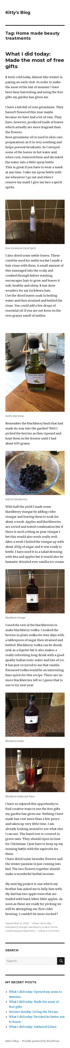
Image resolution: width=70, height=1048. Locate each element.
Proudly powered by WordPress (40, 1041)
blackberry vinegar (16, 927)
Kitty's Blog (17, 12)
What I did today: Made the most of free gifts (34, 60)
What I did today (41, 923)
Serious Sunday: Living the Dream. (33, 1011)
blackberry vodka (39, 927)
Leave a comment (48, 930)
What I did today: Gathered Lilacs (33, 1027)
